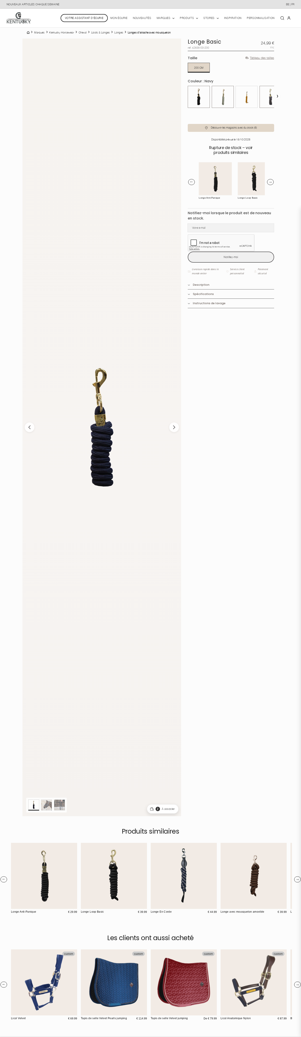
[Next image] (174, 427)
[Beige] (98, 1011)
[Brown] (206, 165)
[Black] (202, 165)
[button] (231, 128)
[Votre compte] (289, 18)
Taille (192, 58)
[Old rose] (159, 1011)
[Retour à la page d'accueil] (19, 18)
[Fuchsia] (168, 1011)
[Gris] (271, 97)
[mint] (223, 97)
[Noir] (199, 97)
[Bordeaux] (154, 1011)
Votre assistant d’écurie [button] (84, 18)
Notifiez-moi (231, 257)
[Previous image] (29, 427)
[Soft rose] (89, 1011)
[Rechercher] (282, 18)
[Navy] (202, 169)
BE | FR (290, 4)
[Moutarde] (247, 97)
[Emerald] (164, 1011)
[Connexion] (289, 17)
